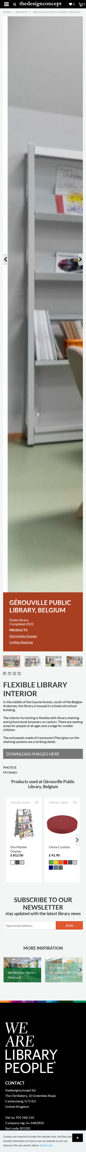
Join (69, 925)
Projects (21, 12)
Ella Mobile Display (23, 636)
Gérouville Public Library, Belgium (56, 12)
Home (7, 12)
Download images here (33, 753)
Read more (46, 1145)
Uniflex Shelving (21, 642)
